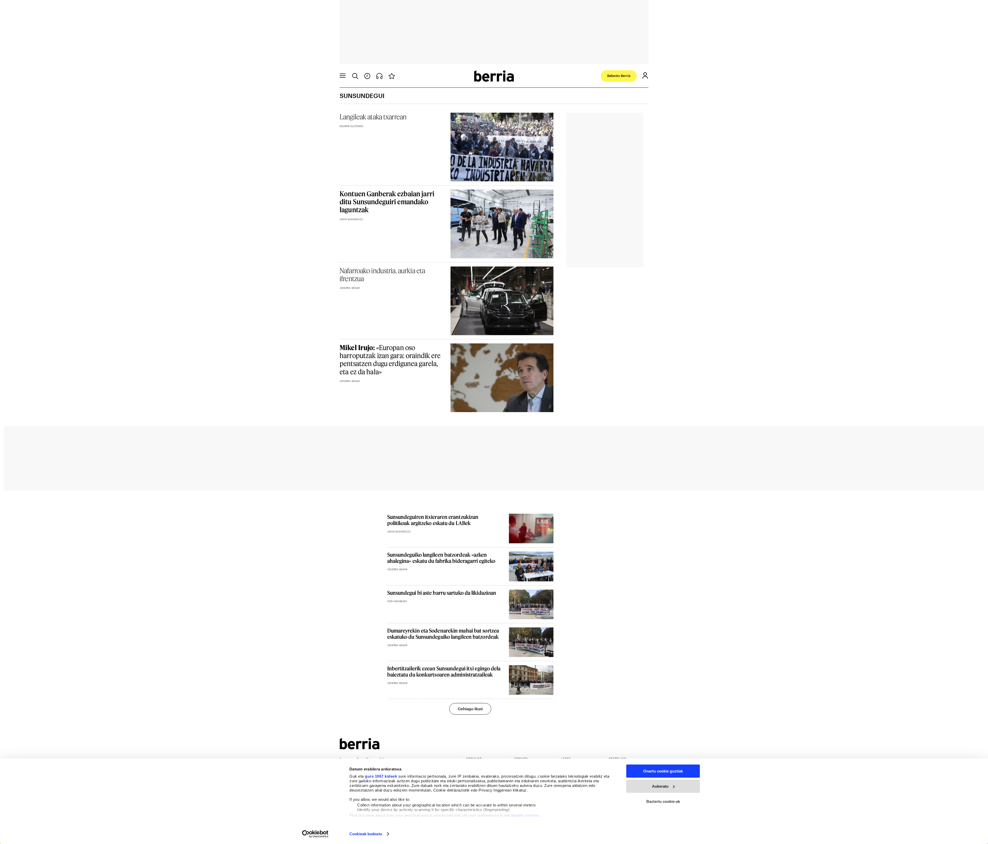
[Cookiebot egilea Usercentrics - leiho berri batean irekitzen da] (315, 834)
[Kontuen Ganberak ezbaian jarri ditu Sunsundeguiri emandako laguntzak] (502, 224)
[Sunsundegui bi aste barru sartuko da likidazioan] (531, 604)
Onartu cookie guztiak (663, 771)
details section (525, 815)
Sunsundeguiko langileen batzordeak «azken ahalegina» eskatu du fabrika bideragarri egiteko (441, 558)
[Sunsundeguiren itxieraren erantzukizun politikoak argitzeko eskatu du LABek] (531, 528)
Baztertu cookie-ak (663, 801)
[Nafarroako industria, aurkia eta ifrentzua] (502, 300)
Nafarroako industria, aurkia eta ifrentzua (382, 274)
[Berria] (360, 747)
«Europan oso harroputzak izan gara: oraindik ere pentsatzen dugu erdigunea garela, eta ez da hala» (390, 359)
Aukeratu (660, 786)
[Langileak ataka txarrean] (502, 147)
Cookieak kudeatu (365, 834)
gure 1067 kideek (381, 776)
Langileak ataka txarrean (373, 117)
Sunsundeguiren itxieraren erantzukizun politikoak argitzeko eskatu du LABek (433, 520)
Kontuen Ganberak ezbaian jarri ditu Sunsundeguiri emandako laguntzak (387, 202)
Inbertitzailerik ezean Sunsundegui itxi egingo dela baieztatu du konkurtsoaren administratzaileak (444, 671)
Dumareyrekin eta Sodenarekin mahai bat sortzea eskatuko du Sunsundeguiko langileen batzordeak (443, 633)
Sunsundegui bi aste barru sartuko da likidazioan (441, 593)
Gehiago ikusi (470, 708)
